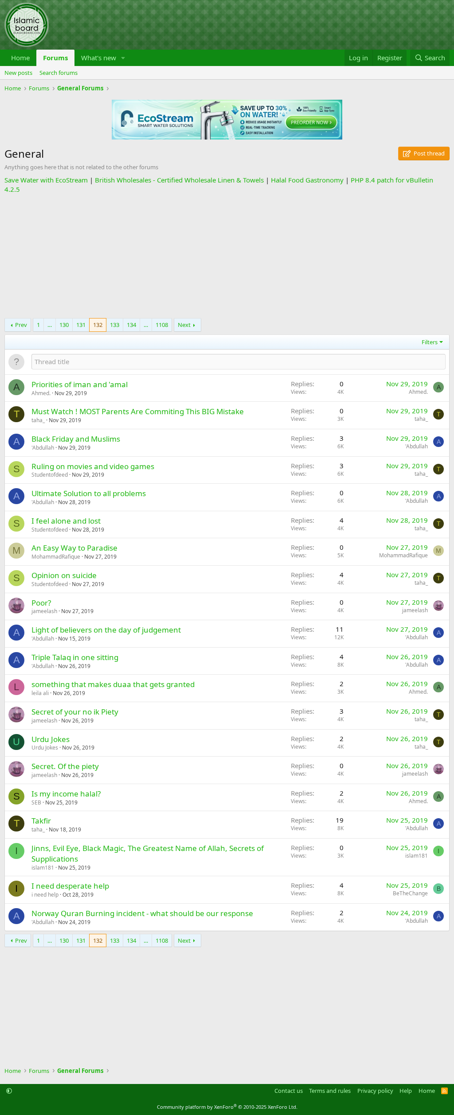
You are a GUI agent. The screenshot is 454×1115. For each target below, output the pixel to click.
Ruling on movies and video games (92, 466)
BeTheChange (410, 893)
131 (81, 325)
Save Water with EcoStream (46, 179)
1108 (162, 325)
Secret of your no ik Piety (74, 712)
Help (405, 1091)
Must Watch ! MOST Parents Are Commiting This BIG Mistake (137, 411)
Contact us (288, 1091)
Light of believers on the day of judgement (106, 630)
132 (97, 325)
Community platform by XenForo (227, 1106)
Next (184, 325)
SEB (36, 802)
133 (114, 325)
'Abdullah (42, 447)
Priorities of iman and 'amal (79, 384)
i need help (45, 894)
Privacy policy (375, 1091)
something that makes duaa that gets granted (113, 684)
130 (64, 325)
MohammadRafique (55, 556)
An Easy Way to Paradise (74, 548)
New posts (18, 73)
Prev (21, 325)
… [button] (49, 325)
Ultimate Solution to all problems (88, 493)
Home (20, 57)
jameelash (44, 611)
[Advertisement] (227, 256)
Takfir (41, 821)
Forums (55, 57)
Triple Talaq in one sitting (74, 657)
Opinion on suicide (64, 575)
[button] (123, 58)
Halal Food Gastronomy (307, 179)
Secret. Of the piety (65, 766)
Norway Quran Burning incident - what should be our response (142, 913)
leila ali (40, 693)
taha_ (38, 420)
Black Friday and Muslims (75, 439)
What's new (98, 57)
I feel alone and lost (66, 521)
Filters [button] (430, 342)
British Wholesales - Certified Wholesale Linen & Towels (179, 179)
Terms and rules (330, 1091)
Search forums (58, 73)
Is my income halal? (66, 794)
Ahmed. (41, 393)
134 (131, 325)
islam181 (42, 867)
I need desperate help (70, 886)
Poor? (41, 603)
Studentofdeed (49, 474)
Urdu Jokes (50, 739)
